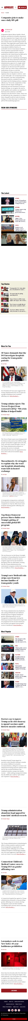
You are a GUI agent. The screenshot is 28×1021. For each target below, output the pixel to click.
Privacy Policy (23, 1013)
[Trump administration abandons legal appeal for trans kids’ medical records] (14, 828)
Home (2, 12)
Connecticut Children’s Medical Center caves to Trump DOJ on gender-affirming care (12, 865)
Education (17, 672)
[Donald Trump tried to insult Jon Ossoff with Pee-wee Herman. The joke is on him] (7, 684)
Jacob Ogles (4, 363)
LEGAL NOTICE (22, 1007)
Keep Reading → (14, 396)
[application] (14, 238)
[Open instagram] (19, 1010)
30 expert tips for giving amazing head (16, 294)
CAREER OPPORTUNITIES (19, 1001)
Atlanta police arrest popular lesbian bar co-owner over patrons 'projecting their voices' (21, 651)
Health (7, 12)
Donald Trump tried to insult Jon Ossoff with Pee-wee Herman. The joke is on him (20, 687)
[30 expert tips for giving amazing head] (5, 294)
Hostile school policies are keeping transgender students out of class (21, 677)
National (17, 207)
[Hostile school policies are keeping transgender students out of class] (7, 675)
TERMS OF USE (16, 1007)
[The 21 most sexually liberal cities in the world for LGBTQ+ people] (5, 305)
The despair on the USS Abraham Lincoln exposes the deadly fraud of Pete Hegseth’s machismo (21, 642)
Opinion (17, 198)
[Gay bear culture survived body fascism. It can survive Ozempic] (5, 310)
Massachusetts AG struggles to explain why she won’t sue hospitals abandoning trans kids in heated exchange (14, 466)
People (17, 663)
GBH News (11, 496)
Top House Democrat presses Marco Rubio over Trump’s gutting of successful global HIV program (13, 519)
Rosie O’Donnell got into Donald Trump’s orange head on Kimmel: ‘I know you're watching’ (20, 203)
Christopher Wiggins (6, 414)
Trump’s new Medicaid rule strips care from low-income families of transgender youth (13, 579)
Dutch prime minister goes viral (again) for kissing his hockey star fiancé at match (20, 669)
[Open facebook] (9, 1010)
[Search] (16, 7)
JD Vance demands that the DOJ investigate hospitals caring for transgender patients (13, 356)
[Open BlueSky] (12, 1010)
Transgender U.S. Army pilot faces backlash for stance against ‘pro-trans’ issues (17, 289)
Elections (17, 654)
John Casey (4, 949)
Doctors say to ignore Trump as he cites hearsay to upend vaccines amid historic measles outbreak (13, 723)
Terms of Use (5, 1015)
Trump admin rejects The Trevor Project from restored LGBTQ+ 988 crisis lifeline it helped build (14, 407)
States (17, 225)
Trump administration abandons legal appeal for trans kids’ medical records (14, 813)
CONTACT (6, 1001)
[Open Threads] (15, 1010)
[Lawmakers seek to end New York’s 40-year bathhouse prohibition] (14, 959)
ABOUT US (11, 1001)
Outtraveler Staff (9, 29)
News (16, 646)
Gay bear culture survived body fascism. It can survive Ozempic (17, 311)
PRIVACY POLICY (18, 1004)
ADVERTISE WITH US (10, 1004)
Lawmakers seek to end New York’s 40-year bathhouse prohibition (12, 944)
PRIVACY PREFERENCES (7, 1007)
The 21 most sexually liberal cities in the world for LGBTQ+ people (18, 305)
